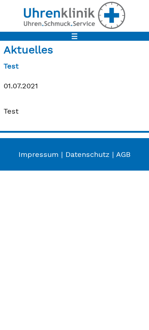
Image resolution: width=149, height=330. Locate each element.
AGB (123, 154)
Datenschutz (87, 154)
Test (11, 66)
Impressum (38, 154)
